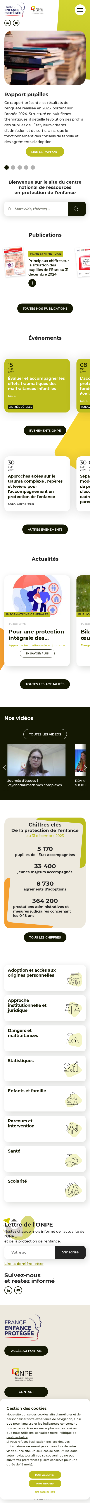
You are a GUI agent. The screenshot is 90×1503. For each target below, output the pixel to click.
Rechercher (82, 209)
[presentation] (4, 767)
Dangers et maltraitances (23, 1033)
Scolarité (17, 1181)
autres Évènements (45, 529)
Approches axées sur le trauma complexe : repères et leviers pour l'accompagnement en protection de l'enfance (35, 486)
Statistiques (21, 1060)
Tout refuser (45, 1483)
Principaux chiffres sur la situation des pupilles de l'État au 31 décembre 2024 (48, 267)
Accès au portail (26, 1351)
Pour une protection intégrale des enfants (36, 637)
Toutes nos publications (45, 309)
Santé (14, 1151)
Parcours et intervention (21, 1123)
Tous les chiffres (45, 937)
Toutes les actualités (45, 684)
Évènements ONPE (45, 431)
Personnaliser (45, 1492)
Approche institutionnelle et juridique (27, 1005)
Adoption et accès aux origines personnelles (32, 973)
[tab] (13, 167)
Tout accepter (45, 1475)
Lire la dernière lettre (23, 1264)
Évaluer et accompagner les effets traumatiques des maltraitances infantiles (36, 383)
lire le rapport (45, 152)
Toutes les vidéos (45, 734)
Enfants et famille (27, 1090)
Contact (26, 1392)
